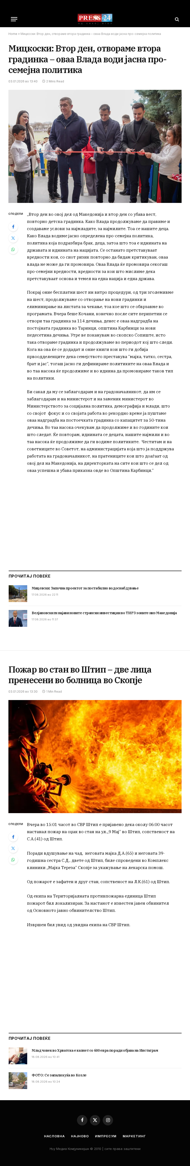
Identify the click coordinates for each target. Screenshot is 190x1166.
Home (12, 34)
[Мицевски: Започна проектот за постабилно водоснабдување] (18, 593)
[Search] (176, 19)
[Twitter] (13, 238)
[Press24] (95, 19)
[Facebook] (13, 226)
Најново (80, 1136)
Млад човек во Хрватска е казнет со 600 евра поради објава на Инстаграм (95, 1050)
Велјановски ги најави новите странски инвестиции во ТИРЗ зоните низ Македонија (104, 613)
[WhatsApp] (13, 249)
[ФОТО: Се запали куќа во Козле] (18, 1080)
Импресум (106, 1136)
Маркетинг (134, 1136)
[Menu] (14, 19)
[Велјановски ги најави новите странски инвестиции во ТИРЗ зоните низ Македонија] (18, 618)
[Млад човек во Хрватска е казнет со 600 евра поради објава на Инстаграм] (18, 1055)
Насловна (54, 1136)
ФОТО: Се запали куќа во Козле (59, 1075)
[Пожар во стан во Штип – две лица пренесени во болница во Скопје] (95, 756)
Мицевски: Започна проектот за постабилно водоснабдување (85, 588)
